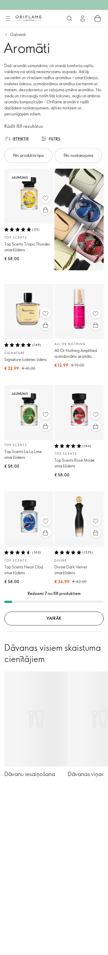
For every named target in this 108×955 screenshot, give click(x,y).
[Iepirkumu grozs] (98, 18)
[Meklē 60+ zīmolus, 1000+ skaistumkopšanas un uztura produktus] (69, 18)
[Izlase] (45, 198)
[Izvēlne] (7, 18)
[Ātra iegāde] (45, 210)
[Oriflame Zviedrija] (28, 18)
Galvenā (17, 34)
